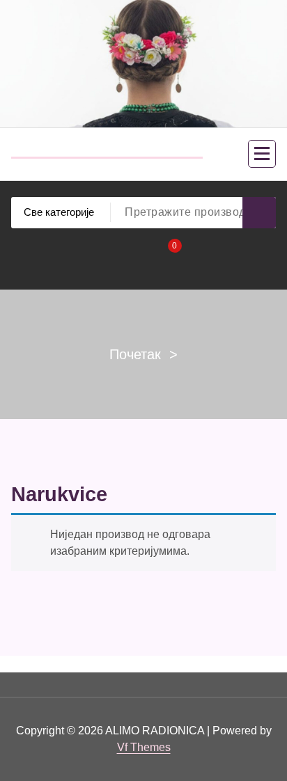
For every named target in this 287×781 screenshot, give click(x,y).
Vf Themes (144, 747)
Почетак (135, 354)
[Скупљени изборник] (262, 154)
